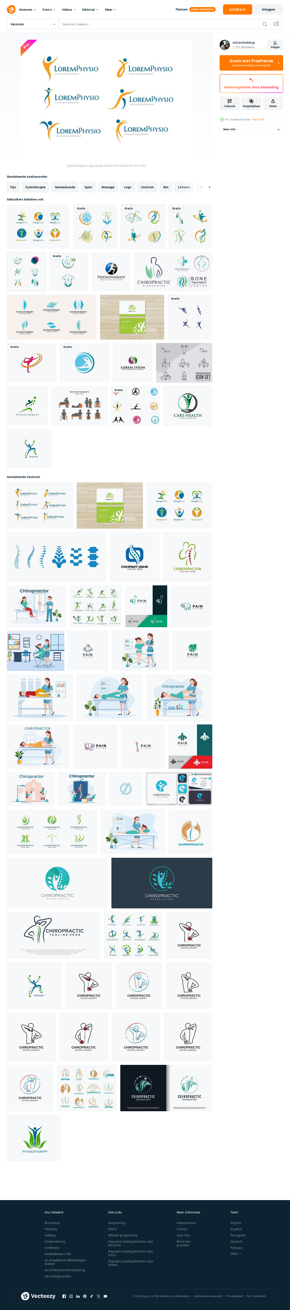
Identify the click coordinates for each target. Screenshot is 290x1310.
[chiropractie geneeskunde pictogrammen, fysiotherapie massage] (87, 1088)
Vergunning (116, 1223)
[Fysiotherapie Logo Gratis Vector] (40, 505)
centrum (147, 187)
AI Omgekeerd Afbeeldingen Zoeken (65, 1262)
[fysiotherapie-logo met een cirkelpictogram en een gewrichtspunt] (111, 271)
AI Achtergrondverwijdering (65, 1270)
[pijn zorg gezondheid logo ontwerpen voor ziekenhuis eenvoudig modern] (188, 405)
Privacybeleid (234, 1296)
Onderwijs (52, 1248)
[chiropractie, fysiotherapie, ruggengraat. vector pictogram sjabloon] (126, 789)
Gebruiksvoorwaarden (208, 1296)
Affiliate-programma (122, 1235)
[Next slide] (206, 187)
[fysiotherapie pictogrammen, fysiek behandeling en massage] (96, 606)
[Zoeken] (264, 24)
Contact (182, 1229)
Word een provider (184, 1243)
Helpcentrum (186, 1223)
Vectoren (25, 10)
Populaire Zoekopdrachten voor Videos (130, 1263)
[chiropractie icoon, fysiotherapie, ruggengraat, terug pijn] (190, 831)
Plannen (182, 9)
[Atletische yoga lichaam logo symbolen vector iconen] (31, 363)
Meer (108, 10)
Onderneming (55, 1241)
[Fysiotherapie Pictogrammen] (184, 363)
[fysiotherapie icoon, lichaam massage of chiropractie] (34, 1138)
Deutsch (236, 1241)
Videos (67, 10)
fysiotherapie (35, 187)
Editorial (88, 10)
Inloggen (268, 9)
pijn (13, 187)
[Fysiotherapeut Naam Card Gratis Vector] (132, 317)
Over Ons (183, 1235)
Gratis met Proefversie (251, 62)
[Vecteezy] (11, 9)
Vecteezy (51, 1229)
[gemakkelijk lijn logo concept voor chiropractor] (187, 557)
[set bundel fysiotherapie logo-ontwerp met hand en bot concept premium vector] (52, 317)
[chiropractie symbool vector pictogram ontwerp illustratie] (95, 227)
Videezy (50, 1235)
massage (108, 187)
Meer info (229, 129)
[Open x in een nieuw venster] (98, 1296)
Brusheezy (52, 1223)
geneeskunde (65, 187)
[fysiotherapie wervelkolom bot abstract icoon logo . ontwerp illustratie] (56, 557)
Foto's (47, 10)
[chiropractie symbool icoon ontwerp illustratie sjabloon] (189, 935)
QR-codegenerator (58, 1276)
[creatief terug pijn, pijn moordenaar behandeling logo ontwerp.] (146, 606)
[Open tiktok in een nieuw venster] (91, 1296)
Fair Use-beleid (256, 1296)
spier (88, 187)
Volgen (275, 47)
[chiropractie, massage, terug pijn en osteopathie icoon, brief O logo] (134, 557)
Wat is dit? (258, 119)
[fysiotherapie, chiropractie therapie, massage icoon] (133, 935)
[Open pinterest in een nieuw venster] (85, 1296)
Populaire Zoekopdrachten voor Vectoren (130, 1243)
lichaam (184, 187)
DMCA (112, 1229)
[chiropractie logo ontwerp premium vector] (179, 789)
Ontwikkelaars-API (58, 1254)
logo (127, 187)
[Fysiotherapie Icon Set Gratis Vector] (79, 405)
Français (237, 1248)
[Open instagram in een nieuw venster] (71, 1296)
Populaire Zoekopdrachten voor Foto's (130, 1253)
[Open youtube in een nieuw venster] (105, 1296)
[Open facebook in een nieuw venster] (64, 1296)
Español (236, 1229)
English (236, 1223)
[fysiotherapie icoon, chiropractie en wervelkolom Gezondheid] (30, 448)
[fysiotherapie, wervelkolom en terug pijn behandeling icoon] (27, 405)
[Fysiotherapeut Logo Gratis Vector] (38, 227)
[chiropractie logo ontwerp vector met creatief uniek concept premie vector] (166, 1088)
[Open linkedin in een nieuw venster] (78, 1296)
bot (166, 187)
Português (238, 1235)
